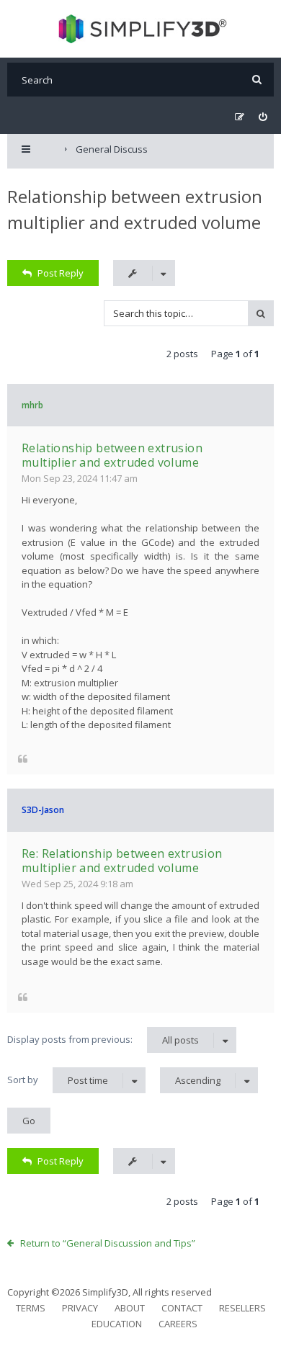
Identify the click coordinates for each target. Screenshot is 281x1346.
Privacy (80, 1307)
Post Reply (60, 272)
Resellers (242, 1307)
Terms (30, 1307)
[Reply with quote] (23, 759)
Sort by (57, 1080)
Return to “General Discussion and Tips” (107, 1243)
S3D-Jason (43, 810)
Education (117, 1323)
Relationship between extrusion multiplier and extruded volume (112, 455)
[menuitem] (262, 117)
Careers (178, 1323)
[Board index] (141, 28)
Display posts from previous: (103, 1039)
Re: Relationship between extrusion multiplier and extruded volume (122, 860)
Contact (181, 1307)
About (130, 1307)
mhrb (32, 405)
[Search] (257, 80)
